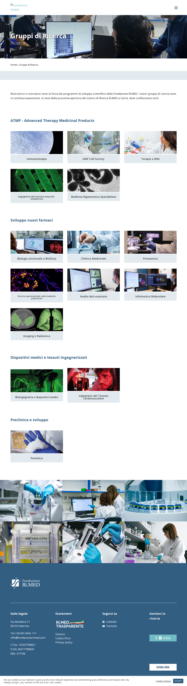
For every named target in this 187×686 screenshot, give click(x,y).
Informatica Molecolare (150, 296)
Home (14, 64)
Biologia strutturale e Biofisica (36, 258)
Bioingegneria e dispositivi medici (36, 397)
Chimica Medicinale (93, 258)
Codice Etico (63, 638)
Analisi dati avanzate (93, 296)
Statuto (60, 634)
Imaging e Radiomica (36, 336)
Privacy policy (63, 642)
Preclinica (37, 458)
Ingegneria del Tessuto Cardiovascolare (93, 397)
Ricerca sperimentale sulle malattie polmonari (37, 297)
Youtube (111, 626)
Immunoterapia (37, 159)
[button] (176, 7)
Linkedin (111, 621)
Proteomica (150, 258)
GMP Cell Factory (93, 159)
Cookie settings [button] (163, 681)
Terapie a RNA (150, 159)
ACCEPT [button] (178, 681)
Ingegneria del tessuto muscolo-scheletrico (36, 198)
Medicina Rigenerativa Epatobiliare (93, 196)
